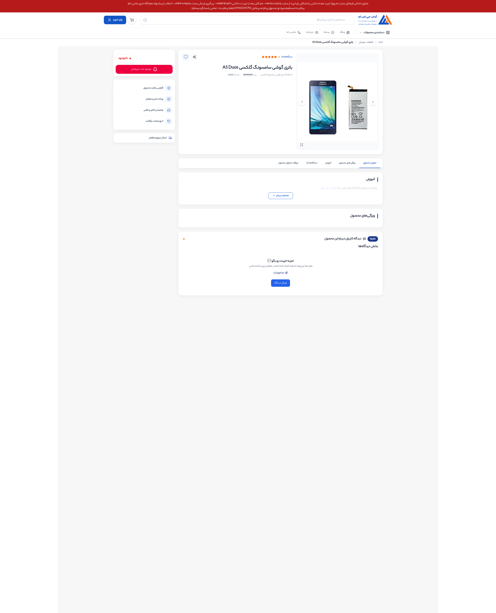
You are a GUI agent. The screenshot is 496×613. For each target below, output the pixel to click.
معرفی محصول (369, 163)
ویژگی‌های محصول (347, 163)
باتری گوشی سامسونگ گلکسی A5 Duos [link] (332, 42)
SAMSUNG (248, 75)
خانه (381, 42)
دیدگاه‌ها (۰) (286, 56)
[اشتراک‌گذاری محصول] (194, 56)
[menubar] (374, 32)
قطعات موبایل (366, 42)
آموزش (328, 163)
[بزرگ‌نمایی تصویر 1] (337, 101)
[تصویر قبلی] (372, 101)
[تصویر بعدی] (302, 101)
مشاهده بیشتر (282, 195)
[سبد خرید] (132, 20)
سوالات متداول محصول (288, 163)
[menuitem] (374, 32)
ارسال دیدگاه (280, 283)
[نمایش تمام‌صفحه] (302, 145)
